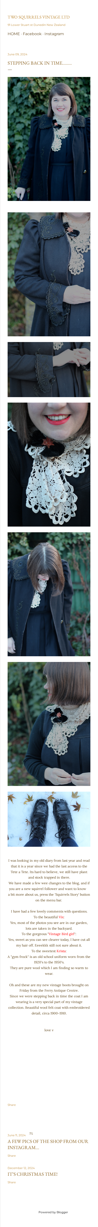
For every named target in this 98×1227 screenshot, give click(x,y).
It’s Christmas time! (33, 1174)
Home (14, 34)
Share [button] (12, 1105)
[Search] (87, 7)
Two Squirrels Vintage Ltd (39, 17)
